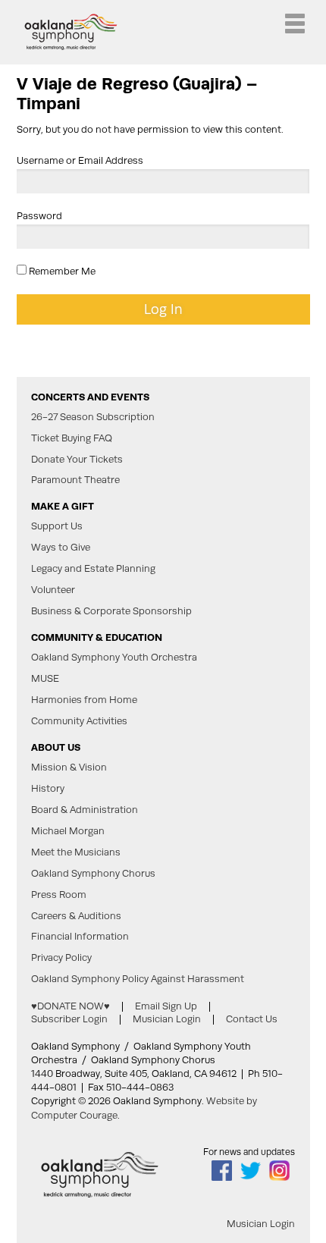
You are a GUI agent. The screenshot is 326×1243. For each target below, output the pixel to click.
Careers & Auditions (76, 916)
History (47, 788)
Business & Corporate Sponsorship (111, 611)
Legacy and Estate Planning (93, 568)
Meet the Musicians (76, 852)
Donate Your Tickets (77, 459)
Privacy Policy (61, 958)
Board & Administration (84, 810)
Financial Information (80, 936)
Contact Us (251, 1019)
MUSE (45, 678)
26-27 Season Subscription (93, 417)
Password (39, 215)
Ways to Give (60, 547)
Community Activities (79, 721)
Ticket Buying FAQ (71, 438)
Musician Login (167, 1019)
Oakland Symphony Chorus (93, 873)
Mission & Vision (69, 767)
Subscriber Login (69, 1019)
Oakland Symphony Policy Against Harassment (137, 979)
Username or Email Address (80, 160)
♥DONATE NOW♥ (70, 1006)
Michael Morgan (68, 831)
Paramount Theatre (75, 480)
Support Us (57, 526)
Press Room (58, 895)
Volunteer (53, 590)
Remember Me (61, 271)
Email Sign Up (166, 1006)
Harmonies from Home (84, 700)
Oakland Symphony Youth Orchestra (114, 657)
